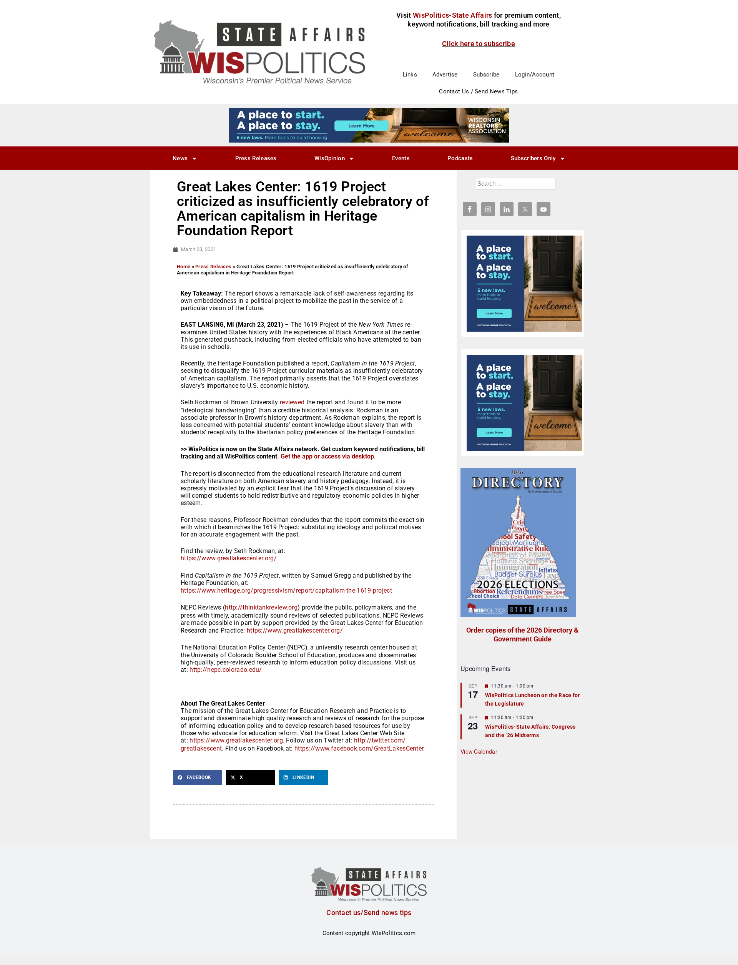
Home (183, 266)
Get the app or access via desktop (327, 456)
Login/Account (535, 74)
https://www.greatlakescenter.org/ (229, 558)
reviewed (292, 402)
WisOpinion (329, 158)
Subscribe (486, 74)
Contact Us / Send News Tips (478, 91)
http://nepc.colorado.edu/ (225, 669)
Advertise (445, 74)
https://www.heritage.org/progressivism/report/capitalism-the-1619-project (286, 590)
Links (410, 74)
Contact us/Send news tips (369, 913)
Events (401, 158)
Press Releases (256, 158)
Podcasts (460, 158)
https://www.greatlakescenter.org (236, 740)
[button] (197, 777)
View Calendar (478, 751)
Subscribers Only (533, 158)
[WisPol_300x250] (524, 284)
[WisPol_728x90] (369, 124)
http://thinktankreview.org (261, 607)
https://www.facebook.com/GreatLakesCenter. (359, 748)
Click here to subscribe (478, 44)
